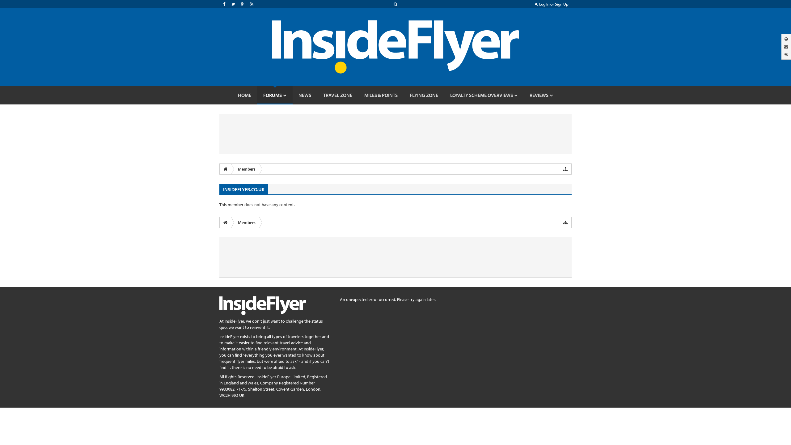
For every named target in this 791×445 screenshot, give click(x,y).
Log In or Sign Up (553, 4)
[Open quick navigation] (565, 169)
